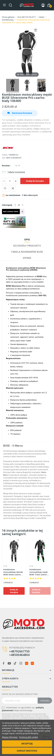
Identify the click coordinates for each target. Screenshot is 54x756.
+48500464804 (19, 654)
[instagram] (20, 663)
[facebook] (3, 663)
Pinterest (22, 205)
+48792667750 (19, 651)
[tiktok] (15, 663)
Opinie (27, 257)
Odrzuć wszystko (27, 750)
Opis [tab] (27, 239)
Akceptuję (27, 743)
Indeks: (5, 154)
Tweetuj (19, 205)
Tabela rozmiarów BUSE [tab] (27, 251)
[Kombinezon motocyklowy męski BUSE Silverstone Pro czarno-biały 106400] (12, 85)
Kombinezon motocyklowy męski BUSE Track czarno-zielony (38, 572)
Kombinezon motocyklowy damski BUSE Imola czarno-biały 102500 (13, 572)
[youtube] (9, 663)
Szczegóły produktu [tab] (27, 245)
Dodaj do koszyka (35, 181)
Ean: (4, 157)
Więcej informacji (10, 737)
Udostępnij (15, 205)
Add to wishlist (5, 188)
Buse (5, 566)
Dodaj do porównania (13, 188)
